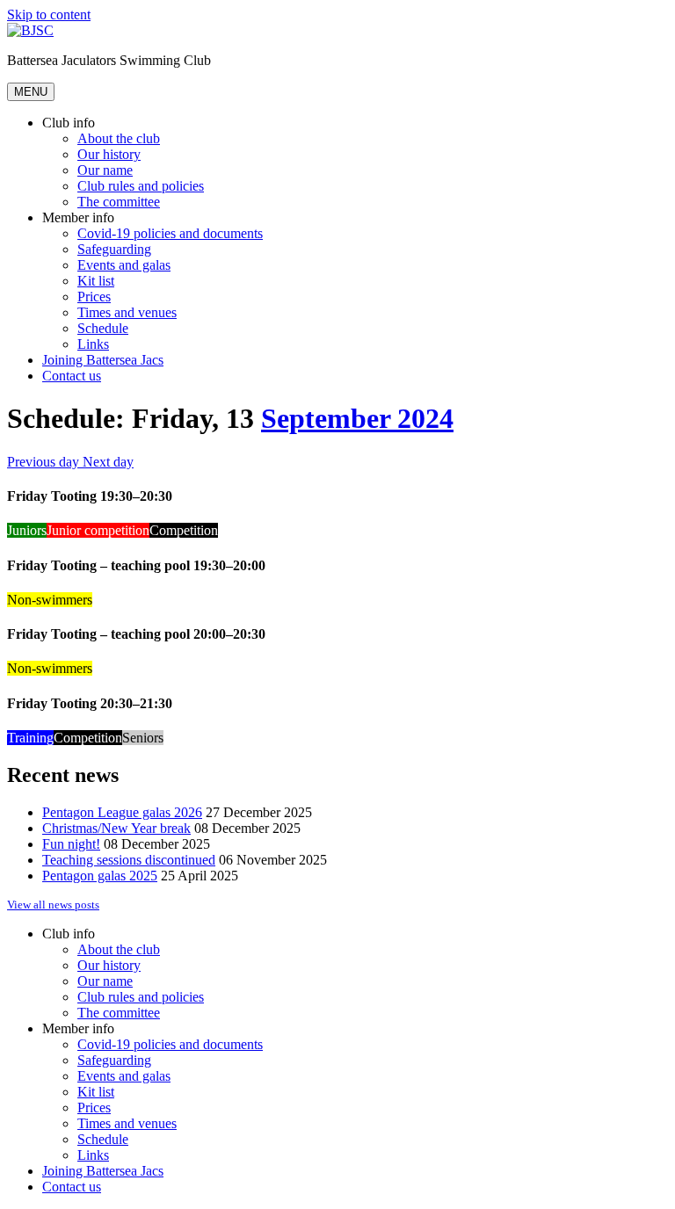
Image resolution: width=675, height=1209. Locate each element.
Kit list (95, 280)
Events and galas (124, 264)
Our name (105, 170)
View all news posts (53, 904)
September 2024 (357, 418)
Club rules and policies (140, 185)
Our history (109, 154)
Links (93, 344)
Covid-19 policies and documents (170, 233)
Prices (94, 296)
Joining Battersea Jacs (102, 359)
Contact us (71, 375)
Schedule (102, 328)
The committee (118, 201)
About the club (118, 138)
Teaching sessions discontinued (128, 859)
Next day (108, 461)
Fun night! (71, 843)
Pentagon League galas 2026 (122, 812)
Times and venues (127, 312)
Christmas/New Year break (116, 828)
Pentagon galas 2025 (99, 875)
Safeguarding (114, 249)
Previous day (45, 461)
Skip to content (49, 14)
